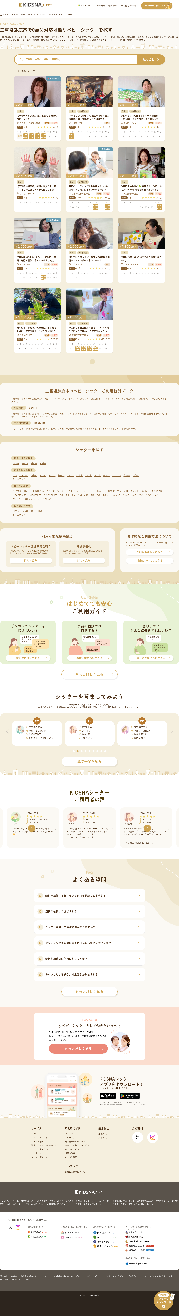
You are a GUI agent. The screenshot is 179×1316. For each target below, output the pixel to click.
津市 (15, 475)
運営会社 (3, 1276)
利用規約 (13, 1276)
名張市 (70, 475)
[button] (74, 751)
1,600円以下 (19, 495)
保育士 (27, 491)
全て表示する (19, 479)
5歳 (92, 495)
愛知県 (34, 463)
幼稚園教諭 (38, 491)
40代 (156, 495)
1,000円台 (157, 491)
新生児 (116, 495)
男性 (119, 491)
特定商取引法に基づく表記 (10, 1279)
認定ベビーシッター (56, 491)
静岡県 (25, 463)
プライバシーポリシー (93, 1276)
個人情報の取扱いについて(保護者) (67, 1276)
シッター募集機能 (108, 707)
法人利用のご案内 (129, 6)
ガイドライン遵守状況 (114, 1276)
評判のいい (30, 499)
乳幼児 (126, 495)
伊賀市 (136, 475)
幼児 (134, 495)
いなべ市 (116, 475)
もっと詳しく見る (89, 991)
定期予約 (17, 491)
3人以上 (145, 491)
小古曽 (25, 511)
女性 (126, 491)
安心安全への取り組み (107, 6)
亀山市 (88, 475)
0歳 (61, 495)
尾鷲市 (79, 475)
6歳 (98, 495)
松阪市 (43, 475)
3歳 (80, 495)
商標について (29, 1279)
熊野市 (106, 475)
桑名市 (52, 475)
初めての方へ (86, 6)
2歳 (74, 495)
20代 (141, 495)
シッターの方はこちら (155, 6)
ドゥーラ (101, 491)
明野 (40, 511)
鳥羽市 (97, 475)
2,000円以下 (35, 495)
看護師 (111, 491)
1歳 (68, 495)
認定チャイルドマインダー (81, 491)
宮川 (33, 511)
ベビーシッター (69, 37)
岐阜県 (16, 463)
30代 (148, 495)
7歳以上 (107, 495)
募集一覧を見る (89, 761)
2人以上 (135, 491)
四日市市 (23, 475)
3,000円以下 (50, 495)
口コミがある (44, 499)
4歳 (86, 495)
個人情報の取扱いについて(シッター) (35, 1276)
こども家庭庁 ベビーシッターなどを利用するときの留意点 (150, 1276)
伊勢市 (34, 475)
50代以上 (17, 499)
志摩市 (126, 475)
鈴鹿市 (61, 475)
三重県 (43, 463)
